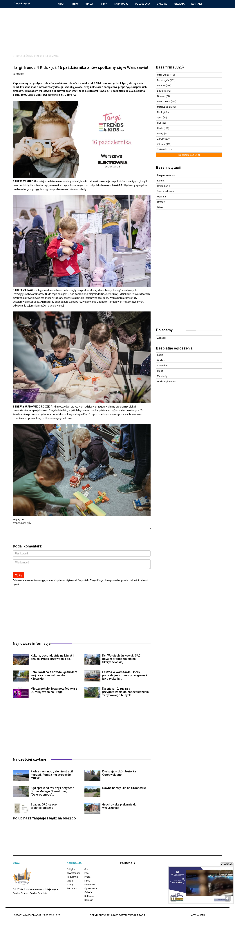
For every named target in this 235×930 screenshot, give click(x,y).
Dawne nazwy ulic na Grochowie (124, 788)
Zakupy (161, 139)
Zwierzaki (162, 149)
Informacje (52, 56)
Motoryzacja (163, 107)
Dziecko (161, 85)
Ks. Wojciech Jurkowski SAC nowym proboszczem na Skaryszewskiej (121, 659)
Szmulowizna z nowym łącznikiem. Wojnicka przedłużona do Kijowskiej (54, 675)
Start (62, 3)
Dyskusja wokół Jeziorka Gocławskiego (119, 773)
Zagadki (161, 337)
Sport (160, 117)
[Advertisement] (117, 28)
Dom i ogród (163, 80)
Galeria (162, 3)
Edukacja (162, 91)
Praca (160, 371)
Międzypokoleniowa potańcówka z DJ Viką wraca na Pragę (54, 690)
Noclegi (161, 112)
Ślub (159, 123)
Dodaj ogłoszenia (166, 381)
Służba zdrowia (165, 191)
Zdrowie (161, 144)
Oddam (161, 360)
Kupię (160, 355)
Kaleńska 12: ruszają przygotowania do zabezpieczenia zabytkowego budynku (125, 692)
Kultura (160, 180)
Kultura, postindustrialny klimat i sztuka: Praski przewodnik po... (52, 657)
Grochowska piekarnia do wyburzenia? (119, 806)
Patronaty (72, 888)
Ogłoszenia (142, 3)
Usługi (160, 133)
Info (75, 3)
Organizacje (163, 186)
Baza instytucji (168, 167)
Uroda (160, 128)
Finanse (161, 96)
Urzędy (161, 202)
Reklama (179, 3)
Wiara (160, 207)
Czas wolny (163, 75)
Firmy (103, 3)
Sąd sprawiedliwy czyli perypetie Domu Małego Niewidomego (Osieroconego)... (52, 791)
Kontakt (196, 3)
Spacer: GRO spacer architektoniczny (44, 806)
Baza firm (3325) (170, 67)
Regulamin (72, 876)
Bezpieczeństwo (166, 175)
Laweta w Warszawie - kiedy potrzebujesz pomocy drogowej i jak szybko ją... (124, 675)
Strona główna (23, 56)
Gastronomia (164, 101)
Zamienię (162, 376)
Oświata (161, 196)
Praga (89, 3)
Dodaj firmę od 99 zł (189, 155)
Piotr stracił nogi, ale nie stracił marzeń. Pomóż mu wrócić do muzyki (52, 775)
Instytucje (121, 3)
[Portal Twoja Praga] (22, 877)
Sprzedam (162, 365)
